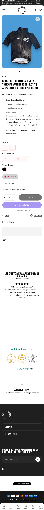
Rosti (4, 76)
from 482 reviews (22, 278)
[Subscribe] (37, 459)
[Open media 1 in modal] (37, 19)
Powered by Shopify (29, 500)
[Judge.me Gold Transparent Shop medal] (11, 358)
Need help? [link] (38, 215)
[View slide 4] (26, 397)
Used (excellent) (20, 159)
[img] (22, 276)
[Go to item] (19, 71)
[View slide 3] (23, 397)
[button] (20, 308)
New (6, 159)
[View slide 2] (20, 397)
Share (7, 215)
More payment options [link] (22, 210)
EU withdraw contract (22, 484)
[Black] (4, 169)
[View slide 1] (18, 397)
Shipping (5, 189)
